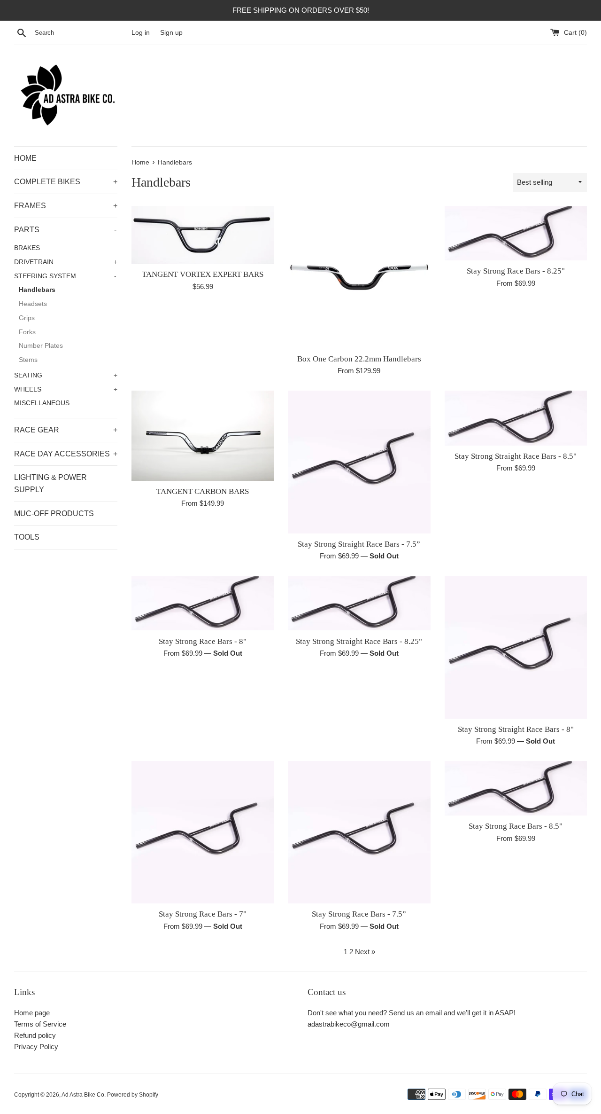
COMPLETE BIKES (65, 182)
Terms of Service (40, 1024)
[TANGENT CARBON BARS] (202, 435)
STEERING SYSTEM (65, 276)
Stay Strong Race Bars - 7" (203, 914)
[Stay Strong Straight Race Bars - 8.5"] (516, 418)
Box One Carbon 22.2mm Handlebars (359, 358)
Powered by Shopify (132, 1094)
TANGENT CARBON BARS (202, 491)
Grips (27, 318)
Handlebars (37, 289)
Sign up (171, 32)
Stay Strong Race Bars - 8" (203, 641)
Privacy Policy (36, 1047)
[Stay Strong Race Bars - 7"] (202, 832)
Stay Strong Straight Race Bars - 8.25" (359, 641)
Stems (28, 359)
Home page (32, 1013)
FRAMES (65, 206)
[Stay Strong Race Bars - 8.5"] (516, 788)
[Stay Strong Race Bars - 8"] (202, 603)
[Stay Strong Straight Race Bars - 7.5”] (359, 462)
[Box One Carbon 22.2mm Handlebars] (359, 277)
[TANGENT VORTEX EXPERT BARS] (202, 235)
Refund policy (35, 1035)
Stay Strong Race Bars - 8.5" (515, 826)
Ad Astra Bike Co (83, 1094)
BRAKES (27, 247)
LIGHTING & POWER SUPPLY (50, 483)
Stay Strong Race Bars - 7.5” (359, 914)
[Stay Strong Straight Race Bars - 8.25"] (359, 603)
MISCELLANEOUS (41, 403)
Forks (27, 332)
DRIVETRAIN (65, 262)
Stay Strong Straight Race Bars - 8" (516, 729)
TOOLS (26, 537)
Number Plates (41, 345)
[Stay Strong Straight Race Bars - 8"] (516, 647)
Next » (365, 952)
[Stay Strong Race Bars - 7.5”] (359, 832)
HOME (25, 158)
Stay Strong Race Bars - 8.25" (516, 271)
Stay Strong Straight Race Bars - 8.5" (516, 456)
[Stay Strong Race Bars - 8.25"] (516, 233)
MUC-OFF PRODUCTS (54, 514)
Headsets (33, 303)
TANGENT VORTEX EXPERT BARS (202, 274)
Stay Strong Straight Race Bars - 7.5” (359, 544)
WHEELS (65, 389)
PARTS (65, 230)
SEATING (65, 375)
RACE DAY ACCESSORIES (65, 454)
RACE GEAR (65, 430)
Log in (140, 32)
